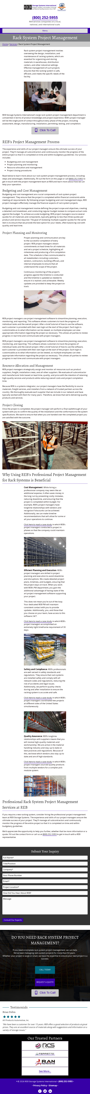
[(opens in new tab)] (45, 1045)
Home (5, 44)
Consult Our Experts (13, 920)
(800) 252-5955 (45, 17)
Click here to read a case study (38, 524)
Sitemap (53, 1085)
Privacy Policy (40, 1085)
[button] (45, 130)
